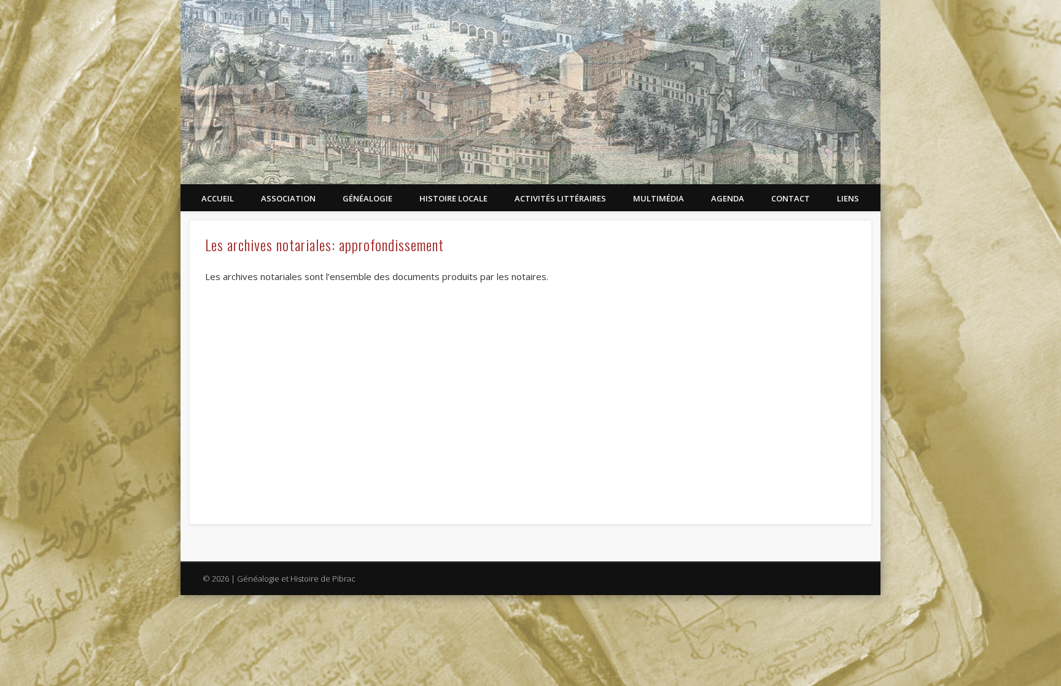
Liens (848, 198)
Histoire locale (453, 198)
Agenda (727, 198)
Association (288, 198)
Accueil (217, 198)
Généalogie (367, 198)
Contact (790, 198)
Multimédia (658, 198)
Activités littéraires (560, 198)
